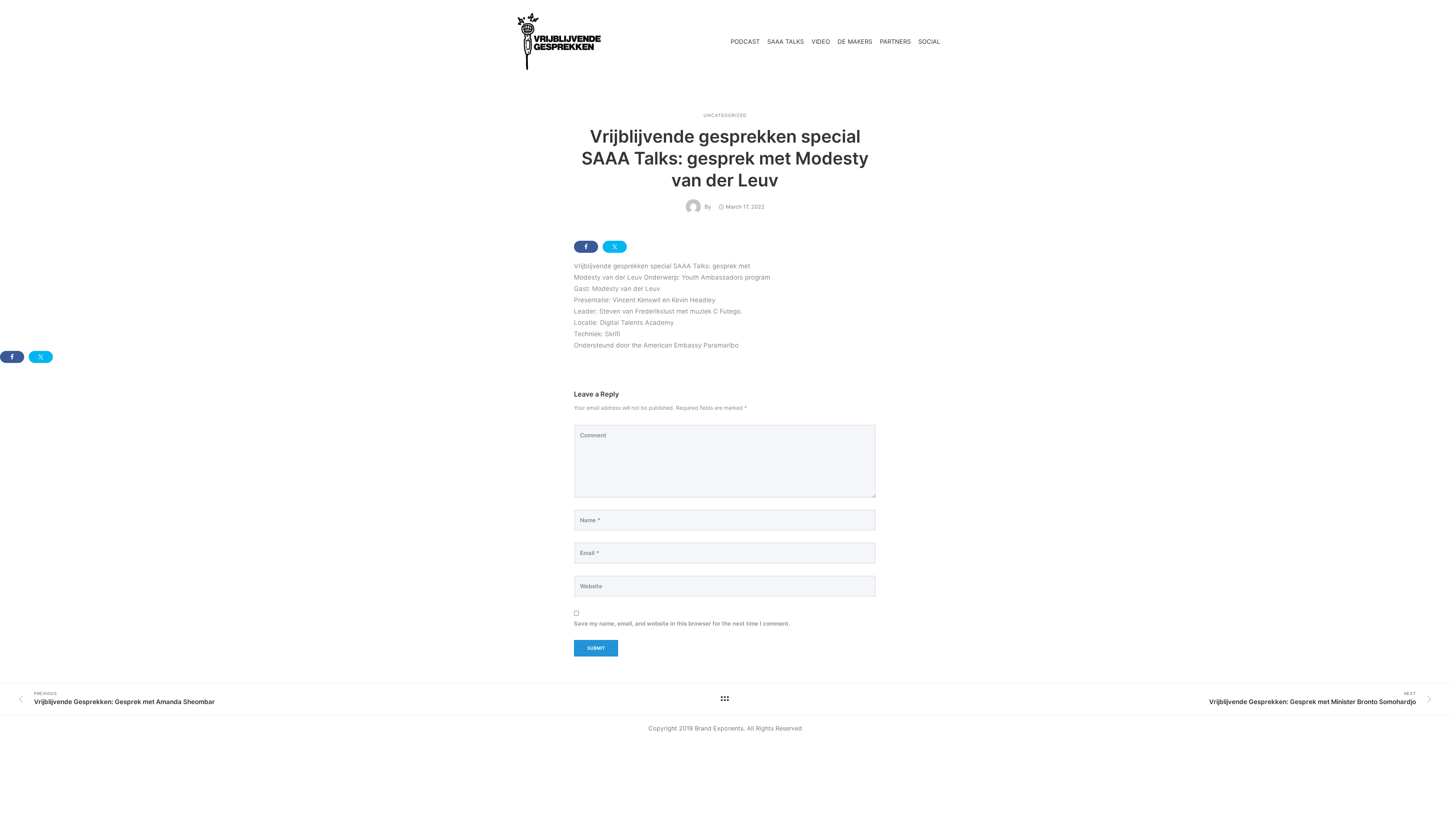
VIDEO (820, 41)
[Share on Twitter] (615, 247)
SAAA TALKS (785, 41)
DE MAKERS (855, 41)
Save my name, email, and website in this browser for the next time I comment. (682, 623)
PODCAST (745, 41)
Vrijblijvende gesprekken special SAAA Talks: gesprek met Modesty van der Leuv (725, 158)
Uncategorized (725, 115)
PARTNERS (895, 41)
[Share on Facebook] (586, 247)
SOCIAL (929, 41)
